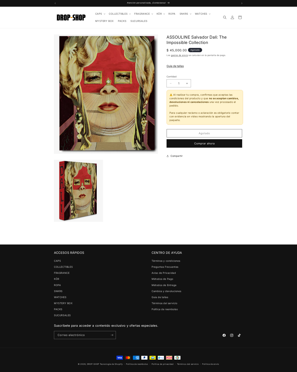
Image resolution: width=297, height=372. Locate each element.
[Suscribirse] (112, 335)
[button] (100, 13)
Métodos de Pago (162, 278)
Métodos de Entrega (164, 285)
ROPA (57, 285)
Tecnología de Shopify (111, 364)
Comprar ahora (204, 143)
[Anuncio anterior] (55, 3)
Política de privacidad (163, 364)
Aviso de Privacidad (164, 272)
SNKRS (58, 291)
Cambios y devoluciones (166, 291)
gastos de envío (179, 55)
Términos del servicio (164, 303)
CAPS (57, 260)
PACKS (58, 309)
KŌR (56, 278)
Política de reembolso (165, 309)
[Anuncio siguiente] (242, 3)
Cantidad (172, 76)
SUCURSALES (62, 315)
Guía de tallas (175, 66)
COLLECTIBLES (63, 266)
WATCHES (60, 297)
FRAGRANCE (61, 272)
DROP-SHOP (93, 364)
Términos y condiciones (166, 260)
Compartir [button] (176, 155)
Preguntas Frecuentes (165, 266)
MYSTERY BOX (63, 303)
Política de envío (210, 364)
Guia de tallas (160, 297)
